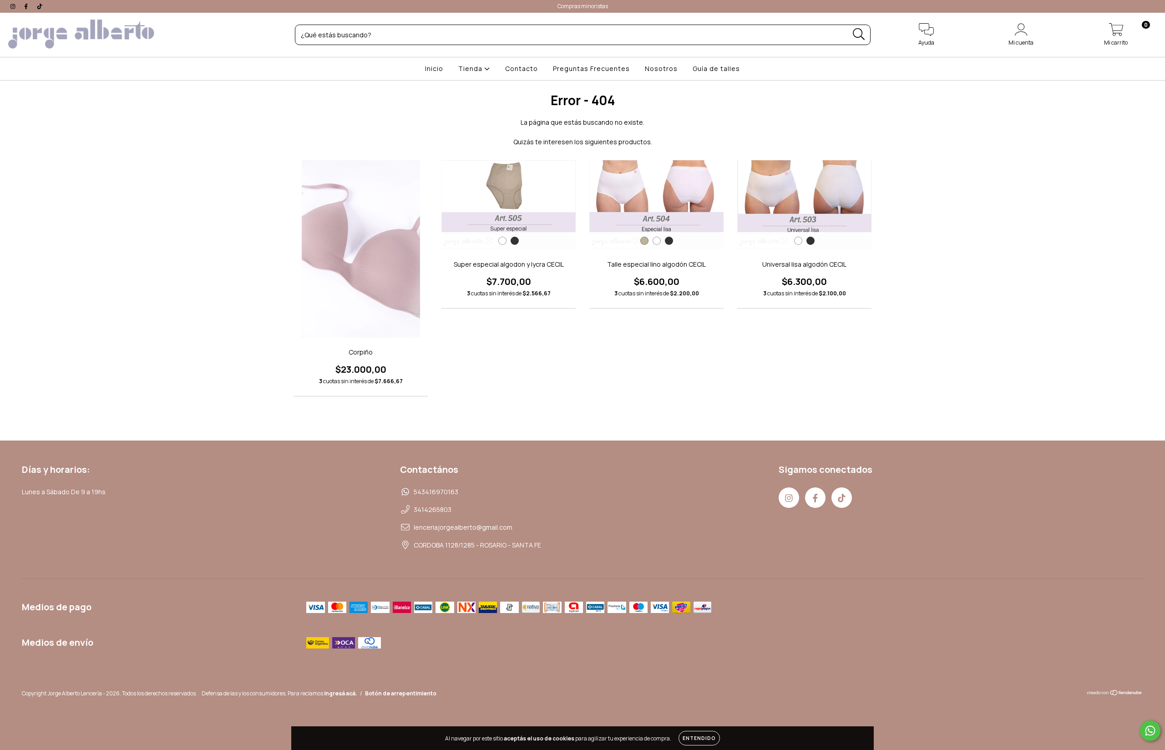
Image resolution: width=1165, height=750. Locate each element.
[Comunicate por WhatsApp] (1150, 730)
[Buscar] (859, 34)
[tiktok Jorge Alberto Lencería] (40, 6)
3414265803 (432, 509)
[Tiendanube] (1114, 694)
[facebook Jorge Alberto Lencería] (26, 6)
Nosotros (661, 68)
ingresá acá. (340, 693)
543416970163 (436, 491)
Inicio (434, 68)
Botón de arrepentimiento (400, 693)
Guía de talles (716, 68)
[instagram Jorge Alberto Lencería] (13, 6)
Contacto (521, 68)
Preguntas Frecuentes (591, 68)
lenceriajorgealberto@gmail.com (463, 527)
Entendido (699, 738)
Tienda (471, 68)
